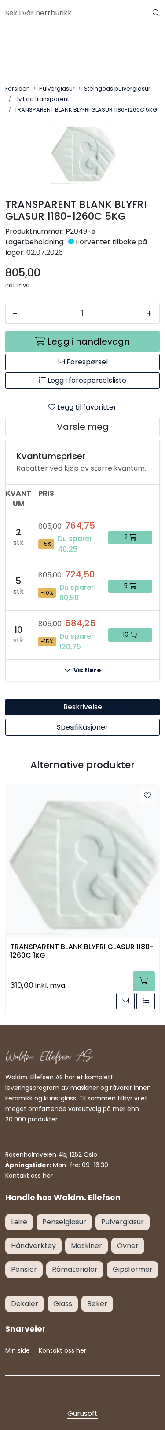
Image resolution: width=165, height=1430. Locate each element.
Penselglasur (64, 1222)
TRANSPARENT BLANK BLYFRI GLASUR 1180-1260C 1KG (82, 951)
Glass (62, 1304)
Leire (19, 1222)
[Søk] (156, 13)
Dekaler (24, 1304)
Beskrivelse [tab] (82, 707)
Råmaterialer (75, 1269)
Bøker (97, 1304)
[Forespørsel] (125, 1001)
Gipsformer (133, 1269)
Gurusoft (82, 1413)
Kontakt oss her (29, 1175)
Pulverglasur (122, 1222)
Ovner (128, 1246)
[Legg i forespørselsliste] (145, 1001)
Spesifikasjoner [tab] (82, 727)
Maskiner (86, 1246)
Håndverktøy (33, 1246)
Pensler (24, 1269)
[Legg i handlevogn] (144, 981)
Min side (17, 1350)
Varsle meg (83, 427)
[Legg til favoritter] (147, 796)
